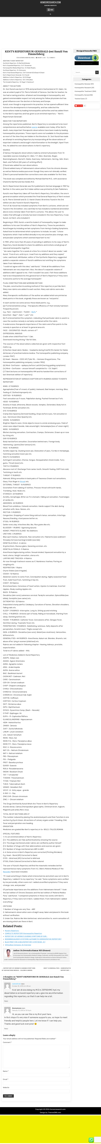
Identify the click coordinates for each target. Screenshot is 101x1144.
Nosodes (7, 872)
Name (6, 1071)
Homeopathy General (82, 95)
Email (5, 1079)
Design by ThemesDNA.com (50, 1112)
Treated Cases (80, 99)
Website (6, 1087)
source (34, 127)
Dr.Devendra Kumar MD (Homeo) (26, 57)
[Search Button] (50, 14)
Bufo (33, 312)
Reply (6, 1001)
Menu (51, 10)
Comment (7, 1042)
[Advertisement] (50, 32)
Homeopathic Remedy (82, 84)
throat (22, 481)
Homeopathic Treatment (83, 91)
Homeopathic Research (83, 88)
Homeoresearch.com (50, 2)
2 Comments (52, 57)
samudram (16, 984)
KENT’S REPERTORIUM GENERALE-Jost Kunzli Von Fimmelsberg (36, 53)
